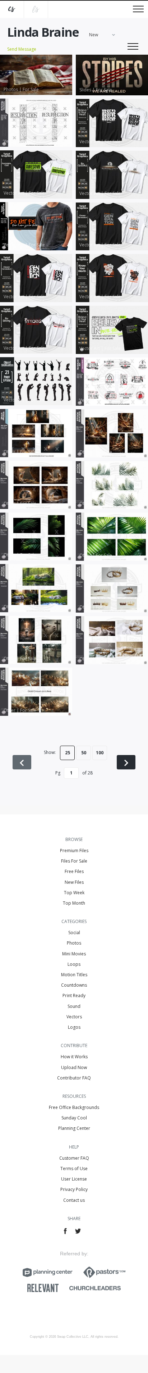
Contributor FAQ (74, 1078)
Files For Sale (74, 861)
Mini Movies (74, 954)
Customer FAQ (74, 1158)
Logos (74, 1027)
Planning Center (74, 1128)
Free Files (74, 871)
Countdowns (74, 985)
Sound (74, 1006)
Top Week (74, 893)
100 (99, 753)
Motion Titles (74, 975)
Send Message (21, 49)
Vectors (74, 1017)
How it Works (74, 1057)
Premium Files (74, 850)
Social (74, 932)
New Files (74, 882)
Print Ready (74, 995)
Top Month (74, 903)
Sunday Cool (74, 1118)
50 (83, 753)
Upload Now (74, 1067)
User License (74, 1179)
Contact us (74, 1200)
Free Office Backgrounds (74, 1107)
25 (67, 753)
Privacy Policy (74, 1189)
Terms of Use (74, 1168)
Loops (74, 964)
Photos (74, 943)
